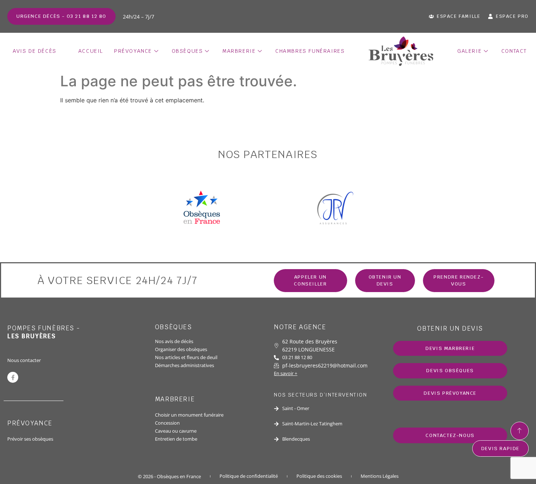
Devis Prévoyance (450, 393)
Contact (514, 51)
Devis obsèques (450, 370)
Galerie (469, 51)
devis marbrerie (450, 348)
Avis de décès (35, 51)
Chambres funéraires (310, 51)
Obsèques (187, 51)
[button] (385, 280)
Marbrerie (239, 51)
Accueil (90, 51)
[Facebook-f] (12, 377)
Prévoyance (133, 51)
